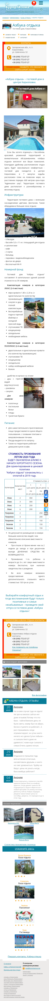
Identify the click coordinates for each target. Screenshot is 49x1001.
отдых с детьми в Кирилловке (13, 984)
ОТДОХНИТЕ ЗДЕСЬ (24, 848)
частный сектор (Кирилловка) (13, 982)
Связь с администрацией (12, 967)
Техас (24, 930)
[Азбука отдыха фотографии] (11, 672)
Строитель (24, 881)
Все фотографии (39, 695)
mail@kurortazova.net (32, 968)
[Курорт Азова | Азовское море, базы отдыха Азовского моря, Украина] (24, 7)
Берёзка (24, 905)
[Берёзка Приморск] (24, 916)
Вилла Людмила (24, 855)
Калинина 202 (13, 823)
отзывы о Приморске (10, 988)
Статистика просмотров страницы (20, 844)
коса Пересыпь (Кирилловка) (13, 979)
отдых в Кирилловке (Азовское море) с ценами (33, 974)
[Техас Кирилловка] (24, 941)
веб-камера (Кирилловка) (12, 986)
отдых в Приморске (10, 990)
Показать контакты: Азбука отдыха (24, 956)
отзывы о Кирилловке (11, 977)
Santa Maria (34, 823)
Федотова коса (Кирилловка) (13, 980)
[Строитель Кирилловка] (24, 892)
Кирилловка (27, 971)
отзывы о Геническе (10, 991)
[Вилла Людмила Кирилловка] (24, 867)
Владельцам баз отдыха (12, 970)
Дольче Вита (24, 840)
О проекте (7, 964)
